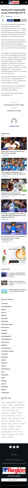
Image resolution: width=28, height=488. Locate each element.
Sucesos (3, 384)
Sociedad (3, 381)
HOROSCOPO (22, 423)
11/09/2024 (12, 196)
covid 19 (20, 413)
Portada (4, 434)
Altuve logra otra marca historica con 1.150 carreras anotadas (12, 152)
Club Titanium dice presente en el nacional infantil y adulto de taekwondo (13, 173)
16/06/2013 (11, 293)
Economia (4, 330)
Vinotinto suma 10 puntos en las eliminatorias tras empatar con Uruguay (13, 194)
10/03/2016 (11, 278)
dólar (22, 418)
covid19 (3, 415)
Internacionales (6, 348)
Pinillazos (4, 363)
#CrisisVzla (20, 402)
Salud (3, 372)
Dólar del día (5, 327)
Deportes (7, 7)
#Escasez (4, 405)
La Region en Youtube (7, 351)
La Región (18, 426)
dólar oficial (5, 421)
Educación (4, 333)
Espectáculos (5, 342)
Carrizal (3, 309)
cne (17, 410)
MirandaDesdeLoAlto (6, 431)
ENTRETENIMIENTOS (6, 339)
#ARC (3, 402)
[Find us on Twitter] (14, 447)
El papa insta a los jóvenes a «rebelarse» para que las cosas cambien (17, 283)
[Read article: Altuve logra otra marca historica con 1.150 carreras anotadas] (14, 143)
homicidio (15, 423)
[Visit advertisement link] (14, 255)
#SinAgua (13, 407)
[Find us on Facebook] (10, 447)
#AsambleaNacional (11, 402)
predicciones (10, 434)
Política (3, 366)
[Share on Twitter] (17, 20)
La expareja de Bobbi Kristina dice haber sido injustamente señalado (17, 274)
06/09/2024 (12, 242)
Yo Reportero (5, 393)
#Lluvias (10, 405)
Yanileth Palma (9, 16)
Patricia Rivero (5, 155)
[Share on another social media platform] (24, 20)
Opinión (3, 360)
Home (2, 7)
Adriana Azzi (20, 407)
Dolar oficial (16, 418)
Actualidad (4, 303)
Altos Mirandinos (6, 169)
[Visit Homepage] (14, 2)
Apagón (3, 410)
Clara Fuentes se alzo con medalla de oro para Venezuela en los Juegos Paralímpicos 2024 (14, 238)
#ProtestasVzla (5, 407)
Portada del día (5, 369)
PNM (20, 431)
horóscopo (4, 426)
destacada (4, 318)
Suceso (21, 434)
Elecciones (18, 421)
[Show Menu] (2, 2)
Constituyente (5, 413)
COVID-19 (3, 312)
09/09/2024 (12, 219)
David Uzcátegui (11, 415)
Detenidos (4, 418)
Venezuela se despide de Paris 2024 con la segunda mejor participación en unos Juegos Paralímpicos (13, 215)
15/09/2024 (12, 176)
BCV (8, 410)
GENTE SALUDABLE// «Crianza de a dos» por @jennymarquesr (18, 290)
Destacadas (5, 233)
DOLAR (10, 418)
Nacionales (4, 357)
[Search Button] (26, 2)
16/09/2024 (12, 155)
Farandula (4, 345)
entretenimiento (6, 336)
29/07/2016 (11, 286)
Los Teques (4, 354)
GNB (9, 423)
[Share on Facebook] (10, 20)
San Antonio (4, 375)
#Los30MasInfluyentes (19, 405)
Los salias (4, 429)
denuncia (19, 415)
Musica (15, 431)
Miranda (18, 429)
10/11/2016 (17, 16)
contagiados (13, 413)
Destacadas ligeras (7, 324)
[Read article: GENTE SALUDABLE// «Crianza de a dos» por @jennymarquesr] (4, 291)
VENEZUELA (10, 437)
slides (3, 378)
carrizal (13, 410)
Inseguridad (11, 426)
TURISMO (3, 390)
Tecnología (4, 387)
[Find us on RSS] (17, 447)
